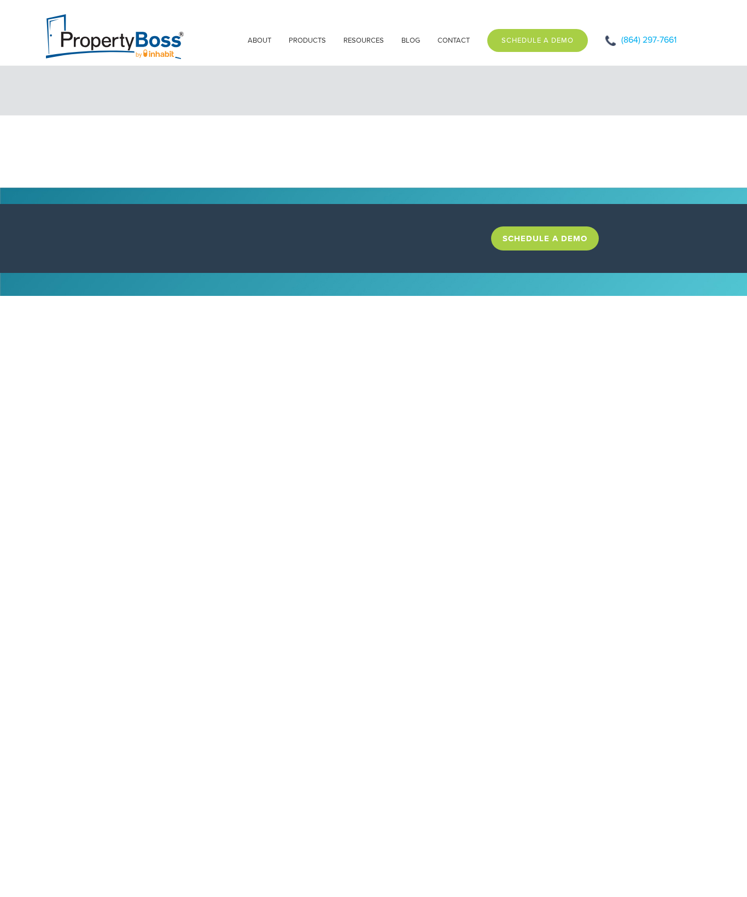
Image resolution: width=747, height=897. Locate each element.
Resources (363, 40)
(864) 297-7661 (648, 39)
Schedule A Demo (537, 40)
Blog (410, 40)
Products (307, 40)
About (259, 40)
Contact (453, 40)
